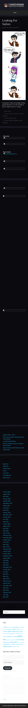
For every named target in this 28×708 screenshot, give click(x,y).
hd (10, 113)
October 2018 (7, 553)
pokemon (7, 639)
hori (15, 633)
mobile (4, 636)
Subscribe (7, 668)
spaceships (6, 644)
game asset (12, 631)
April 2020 (6, 530)
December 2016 (7, 585)
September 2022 (7, 503)
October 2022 (7, 501)
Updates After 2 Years (9, 435)
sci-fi (15, 639)
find (5, 113)
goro (8, 113)
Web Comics (7, 111)
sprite (11, 644)
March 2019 (6, 546)
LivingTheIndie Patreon (9, 441)
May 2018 (5, 562)
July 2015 (5, 594)
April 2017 (6, 576)
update (5, 646)
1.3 (3, 627)
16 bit (8, 627)
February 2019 (7, 549)
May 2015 (5, 597)
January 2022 (7, 512)
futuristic (5, 631)
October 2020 (7, 524)
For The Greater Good (10, 118)
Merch (4, 471)
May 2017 (5, 574)
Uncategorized (7, 475)
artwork (22, 627)
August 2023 (6, 494)
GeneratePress (22, 705)
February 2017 (7, 581)
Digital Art (5, 466)
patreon (12, 636)
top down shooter (19, 644)
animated (11, 627)
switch (13, 644)
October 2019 (7, 540)
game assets (19, 631)
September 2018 (7, 556)
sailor (16, 113)
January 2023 (7, 499)
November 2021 (7, 514)
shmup (21, 639)
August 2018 (6, 558)
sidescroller (13, 642)
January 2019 (7, 551)
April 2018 (6, 565)
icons (20, 633)
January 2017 (7, 583)
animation (15, 627)
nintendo (8, 636)
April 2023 (6, 496)
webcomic (14, 646)
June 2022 (6, 508)
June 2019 (6, 542)
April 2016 (6, 590)
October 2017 (7, 569)
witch (18, 646)
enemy (21, 629)
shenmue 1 (5, 116)
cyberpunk (10, 629)
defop (14, 629)
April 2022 (6, 510)
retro (10, 639)
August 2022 (6, 505)
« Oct (4, 699)
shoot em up (6, 642)
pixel (15, 636)
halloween (12, 633)
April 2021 (6, 521)
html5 (17, 633)
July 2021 (5, 519)
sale (13, 639)
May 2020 (5, 528)
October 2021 (7, 517)
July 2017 (5, 572)
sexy (17, 639)
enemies (18, 629)
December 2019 (7, 537)
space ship (22, 642)
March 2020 (6, 533)
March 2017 (6, 578)
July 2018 (5, 560)
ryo (13, 113)
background (5, 629)
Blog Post (5, 464)
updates (10, 646)
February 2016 (7, 592)
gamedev (4, 633)
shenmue (20, 113)
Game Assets (7, 468)
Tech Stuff (6, 473)
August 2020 (6, 526)
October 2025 (7, 492)
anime (20, 627)
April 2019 (6, 544)
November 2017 (7, 567)
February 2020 (7, 535)
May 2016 (5, 588)
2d (5, 627)
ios (22, 633)
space (19, 642)
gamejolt (8, 633)
